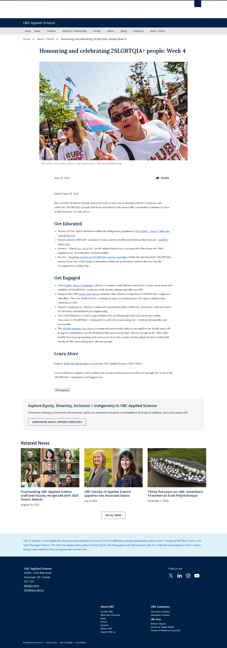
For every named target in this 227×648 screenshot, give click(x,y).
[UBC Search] (197, 4)
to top (217, 640)
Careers (104, 625)
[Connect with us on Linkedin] (179, 575)
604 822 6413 (31, 586)
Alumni (110, 30)
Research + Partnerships (74, 30)
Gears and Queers (89, 293)
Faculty (97, 30)
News (103, 618)
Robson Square (158, 623)
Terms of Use (51, 643)
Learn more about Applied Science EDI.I (57, 422)
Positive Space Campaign (78, 285)
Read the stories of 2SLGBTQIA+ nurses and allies (98, 257)
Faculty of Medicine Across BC (165, 630)
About (37, 30)
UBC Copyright (66, 643)
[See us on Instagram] (188, 575)
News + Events (157, 30)
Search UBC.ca (108, 632)
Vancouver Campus (160, 611)
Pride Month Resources (78, 363)
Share (165, 177)
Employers (138, 30)
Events (104, 622)
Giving (124, 30)
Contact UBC (107, 611)
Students (51, 30)
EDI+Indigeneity (62, 390)
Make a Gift (106, 628)
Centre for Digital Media (162, 627)
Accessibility (80, 643)
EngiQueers (75, 306)
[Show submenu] (43, 31)
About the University (110, 615)
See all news (113, 515)
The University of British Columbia (30, 9)
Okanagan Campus (160, 615)
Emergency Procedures (33, 643)
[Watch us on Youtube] (196, 575)
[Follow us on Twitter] (170, 575)
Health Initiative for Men (77, 328)
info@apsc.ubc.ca (34, 590)
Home (28, 30)
